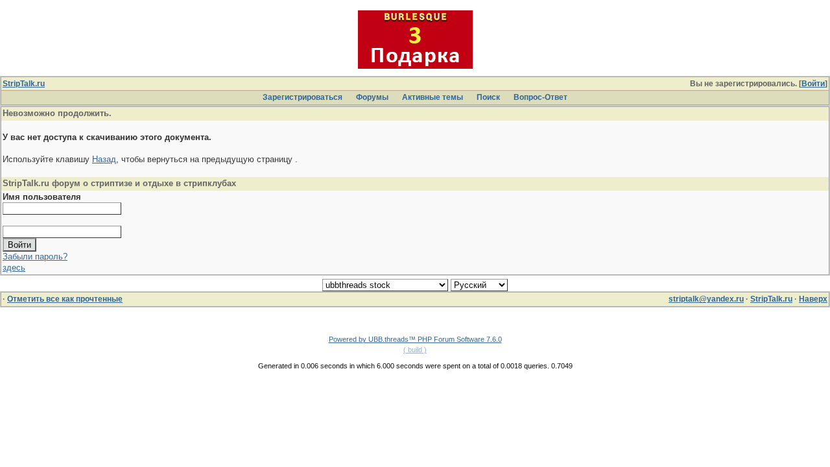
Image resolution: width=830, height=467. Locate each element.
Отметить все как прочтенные (65, 299)
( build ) (415, 349)
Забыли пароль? (35, 256)
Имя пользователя (42, 197)
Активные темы (432, 97)
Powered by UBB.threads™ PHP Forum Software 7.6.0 (415, 339)
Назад (104, 159)
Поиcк (488, 97)
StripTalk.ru (24, 83)
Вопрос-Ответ (540, 97)
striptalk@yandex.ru (706, 299)
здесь (14, 267)
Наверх (813, 299)
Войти (813, 83)
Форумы (372, 97)
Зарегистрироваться (302, 97)
